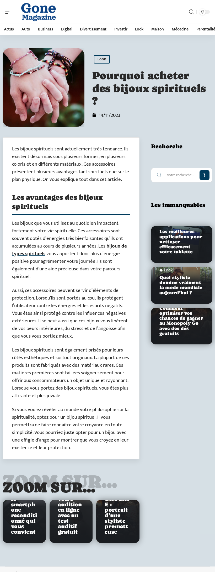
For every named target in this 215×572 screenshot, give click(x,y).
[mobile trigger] (9, 12)
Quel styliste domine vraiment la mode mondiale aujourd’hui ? (180, 285)
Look (102, 59)
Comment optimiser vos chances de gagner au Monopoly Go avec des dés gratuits (181, 321)
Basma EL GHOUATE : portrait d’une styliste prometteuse (117, 510)
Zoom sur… (49, 487)
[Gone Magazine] (37, 12)
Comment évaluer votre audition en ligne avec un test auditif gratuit (70, 510)
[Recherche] (191, 12)
